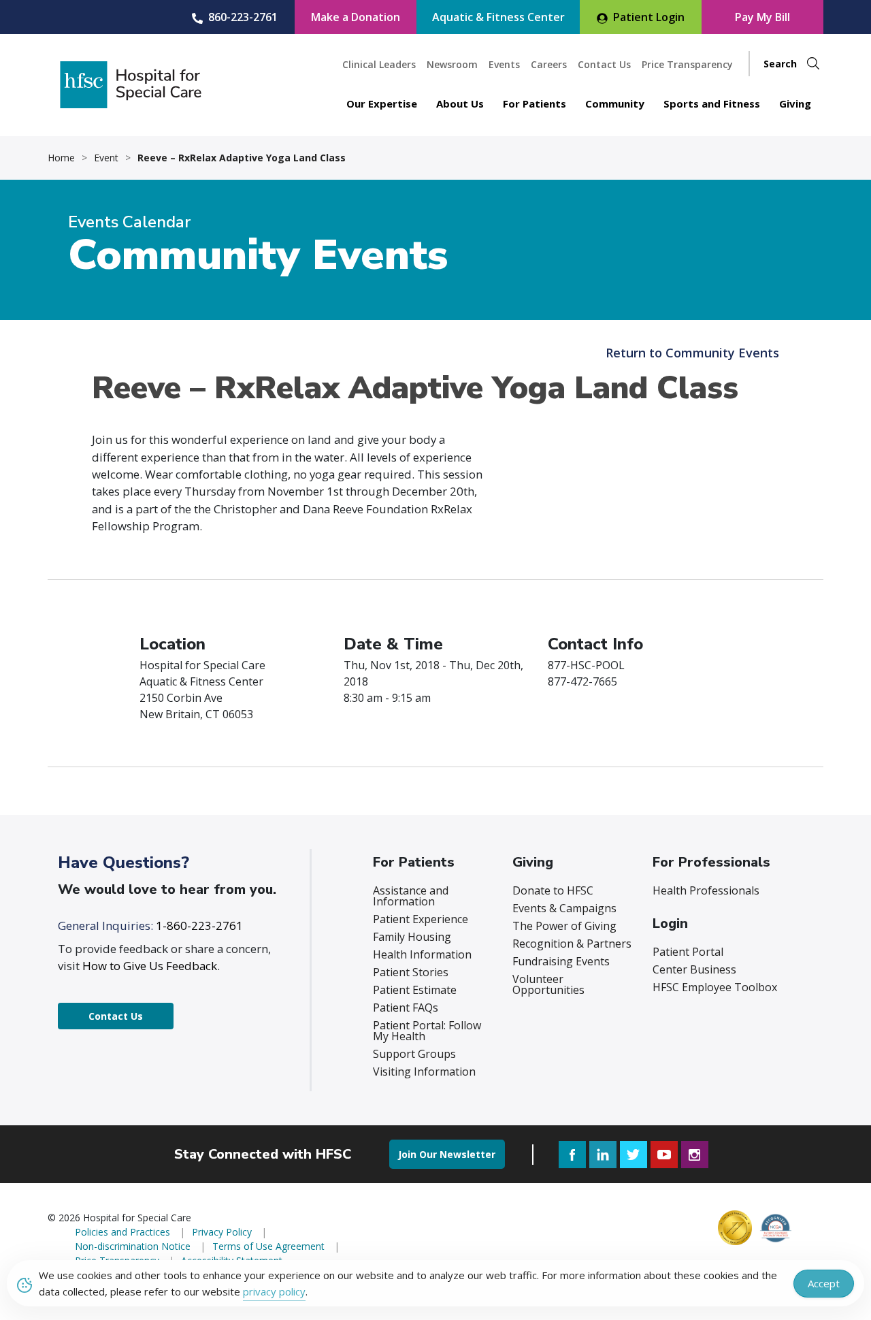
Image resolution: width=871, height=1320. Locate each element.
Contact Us (604, 64)
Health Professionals (706, 890)
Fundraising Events (561, 961)
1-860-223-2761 (199, 925)
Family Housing (412, 936)
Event (106, 158)
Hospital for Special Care (131, 84)
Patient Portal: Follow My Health (427, 1031)
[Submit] (813, 63)
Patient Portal (688, 951)
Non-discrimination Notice (133, 1246)
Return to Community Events (692, 352)
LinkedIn (603, 1154)
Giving (795, 103)
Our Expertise (381, 103)
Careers (549, 64)
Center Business (694, 969)
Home (61, 158)
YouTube (664, 1154)
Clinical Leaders (379, 64)
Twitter (633, 1154)
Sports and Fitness (711, 103)
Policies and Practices (122, 1231)
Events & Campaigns (564, 908)
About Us (460, 103)
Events (504, 64)
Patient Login (649, 17)
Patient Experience (420, 919)
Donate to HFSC (552, 890)
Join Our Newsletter (446, 1154)
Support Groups (414, 1053)
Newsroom (452, 64)
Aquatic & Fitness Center (498, 17)
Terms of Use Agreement (268, 1246)
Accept (824, 1283)
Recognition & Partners (571, 943)
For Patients (534, 103)
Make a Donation (355, 17)
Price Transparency (687, 64)
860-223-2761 (243, 17)
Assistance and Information (410, 896)
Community (614, 103)
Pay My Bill (762, 17)
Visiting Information (424, 1071)
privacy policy (274, 1291)
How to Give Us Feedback (149, 965)
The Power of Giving (564, 925)
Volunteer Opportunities (548, 984)
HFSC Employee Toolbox (715, 987)
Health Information (422, 954)
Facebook (572, 1154)
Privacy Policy (222, 1231)
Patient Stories (410, 972)
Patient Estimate (415, 989)
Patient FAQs (405, 1007)
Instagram (694, 1154)
